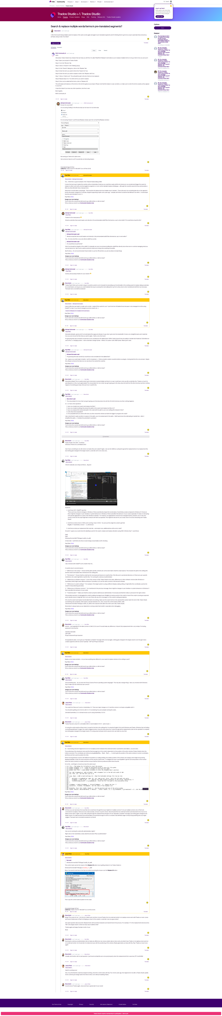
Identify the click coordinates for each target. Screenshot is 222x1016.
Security (91, 1004)
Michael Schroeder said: (73, 234)
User (171, 1)
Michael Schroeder (66, 103)
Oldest (94, 50)
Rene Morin (57, 31)
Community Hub (108, 2)
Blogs (83, 17)
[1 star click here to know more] (148, 715)
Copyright (70, 1004)
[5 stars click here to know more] (148, 96)
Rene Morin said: (71, 399)
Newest (105, 50)
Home (59, 17)
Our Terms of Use (56, 1004)
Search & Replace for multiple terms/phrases (77, 310)
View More (106, 436)
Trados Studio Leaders (114, 17)
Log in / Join (160, 16)
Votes (99, 50)
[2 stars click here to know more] (148, 39)
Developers (84, 2)
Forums (65, 17)
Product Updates (74, 17)
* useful (159, 56)
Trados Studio (69, 6)
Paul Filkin (67, 175)
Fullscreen (145, 789)
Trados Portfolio (60, 6)
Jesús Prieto (68, 702)
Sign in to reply (55, 43)
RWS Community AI (61, 53)
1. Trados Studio (89, 14)
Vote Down (58, 99)
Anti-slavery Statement (106, 1004)
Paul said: (68, 860)
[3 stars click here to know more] (148, 372)
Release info (101, 17)
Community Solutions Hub (87, 203)
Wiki (88, 17)
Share (162, 28)
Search (167, 1)
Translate (146, 42)
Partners (92, 2)
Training (93, 17)
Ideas (76, 2)
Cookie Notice (122, 1004)
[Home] (57, 1)
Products (70, 2)
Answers (59, 47)
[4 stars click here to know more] (148, 162)
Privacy (81, 1004)
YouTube (134, 1004)
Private (99, 2)
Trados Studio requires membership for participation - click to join (111, 1013)
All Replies (53, 47)
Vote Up (56, 99)
